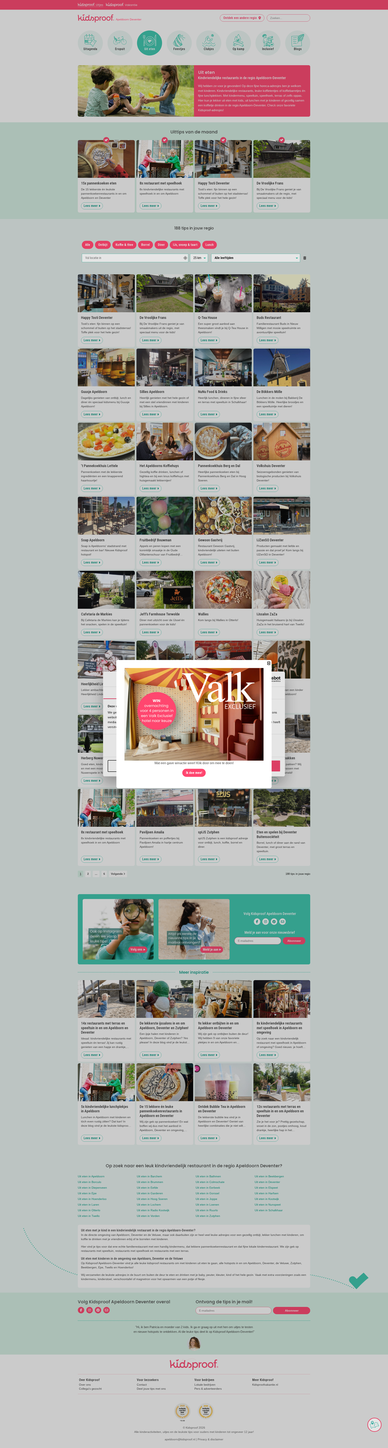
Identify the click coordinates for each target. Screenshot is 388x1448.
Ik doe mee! (194, 772)
